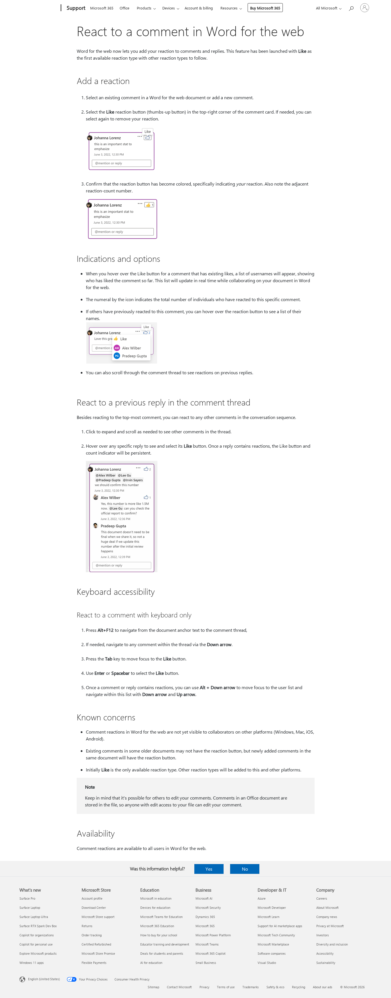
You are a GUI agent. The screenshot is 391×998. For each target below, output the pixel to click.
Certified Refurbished (96, 944)
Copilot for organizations (36, 935)
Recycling (298, 987)
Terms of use (226, 987)
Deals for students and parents (161, 953)
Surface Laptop (29, 907)
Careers (321, 898)
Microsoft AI (204, 898)
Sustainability (325, 962)
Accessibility (324, 953)
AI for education (151, 962)
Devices (168, 7)
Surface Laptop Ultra (33, 917)
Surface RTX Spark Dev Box (38, 926)
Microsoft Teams (207, 944)
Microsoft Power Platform (213, 935)
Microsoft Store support (98, 917)
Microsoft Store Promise (98, 953)
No (245, 869)
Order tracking (92, 935)
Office (124, 7)
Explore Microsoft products (38, 953)
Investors (322, 935)
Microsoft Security (208, 907)
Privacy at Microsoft (330, 926)
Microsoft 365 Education (157, 926)
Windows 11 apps (31, 962)
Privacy (204, 987)
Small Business (206, 962)
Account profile (92, 898)
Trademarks (250, 987)
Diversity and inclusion (332, 944)
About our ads (322, 987)
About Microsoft (327, 907)
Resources (229, 7)
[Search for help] (351, 7)
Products (144, 7)
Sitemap (153, 987)
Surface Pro (27, 898)
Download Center (94, 907)
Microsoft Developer (272, 907)
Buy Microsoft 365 (265, 7)
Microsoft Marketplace (273, 944)
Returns (87, 926)
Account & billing (199, 7)
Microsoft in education (155, 898)
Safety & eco (275, 987)
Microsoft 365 (101, 7)
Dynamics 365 (205, 917)
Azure (262, 898)
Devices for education (155, 907)
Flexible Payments (94, 962)
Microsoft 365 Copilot (211, 953)
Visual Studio (267, 962)
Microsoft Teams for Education (161, 917)
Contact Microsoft (179, 987)
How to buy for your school (158, 935)
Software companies (272, 953)
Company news (326, 917)
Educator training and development (164, 944)
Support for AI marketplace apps (280, 926)
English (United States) (44, 979)
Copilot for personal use (36, 944)
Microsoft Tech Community (276, 935)
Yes (209, 869)
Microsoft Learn (268, 917)
